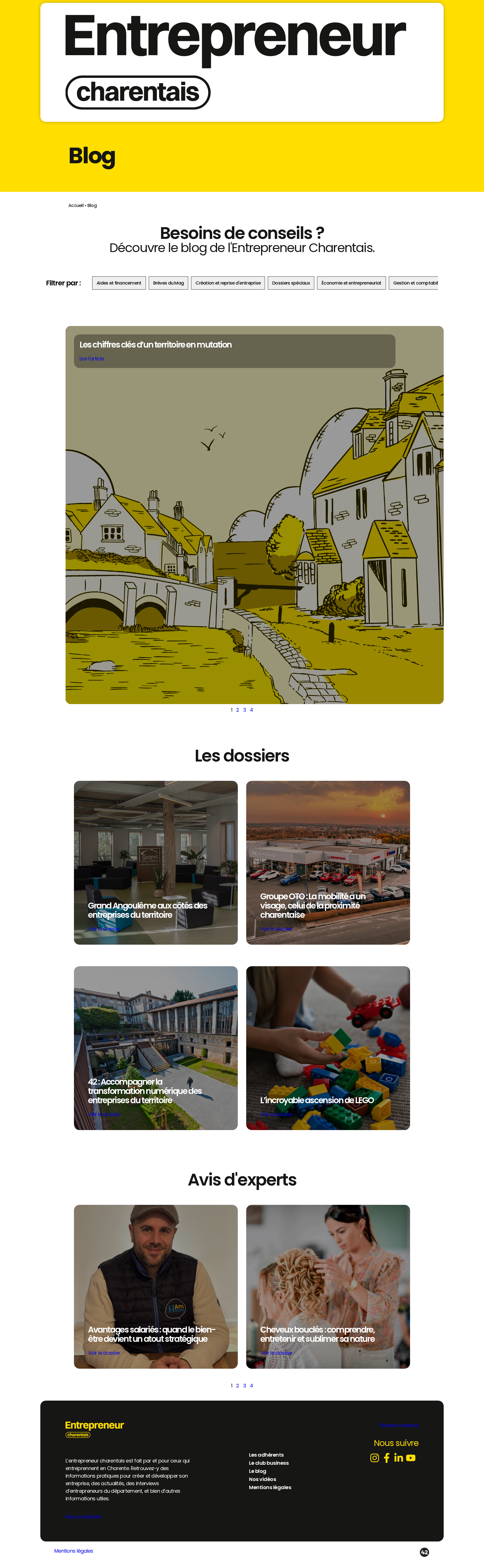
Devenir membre (399, 1425)
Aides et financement (119, 283)
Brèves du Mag (168, 283)
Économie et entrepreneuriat (351, 283)
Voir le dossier (104, 928)
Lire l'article (92, 358)
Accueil (75, 205)
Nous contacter (84, 1516)
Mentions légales (73, 1550)
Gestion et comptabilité (418, 283)
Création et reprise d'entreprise (228, 283)
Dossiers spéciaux (291, 283)
